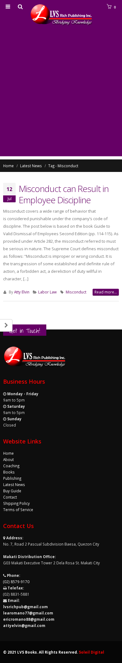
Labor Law (47, 291)
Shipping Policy (16, 503)
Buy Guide (12, 490)
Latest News (14, 484)
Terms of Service (18, 509)
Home (8, 453)
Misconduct (76, 291)
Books (9, 471)
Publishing (12, 478)
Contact (10, 497)
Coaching (11, 465)
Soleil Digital (91, 652)
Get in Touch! (24, 330)
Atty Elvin (21, 291)
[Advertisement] (61, 95)
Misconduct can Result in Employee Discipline (64, 194)
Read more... (105, 292)
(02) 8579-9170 (16, 581)
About (8, 459)
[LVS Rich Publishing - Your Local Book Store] (61, 15)
